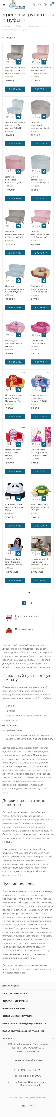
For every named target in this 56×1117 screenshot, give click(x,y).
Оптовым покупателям (17, 1016)
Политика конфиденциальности (24, 1023)
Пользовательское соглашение (23, 1031)
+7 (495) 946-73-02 (29, 1070)
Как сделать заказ (14, 993)
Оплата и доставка (15, 1001)
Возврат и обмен (13, 1008)
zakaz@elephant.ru (30, 1075)
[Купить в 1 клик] (18, 62)
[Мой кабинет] (45, 4)
